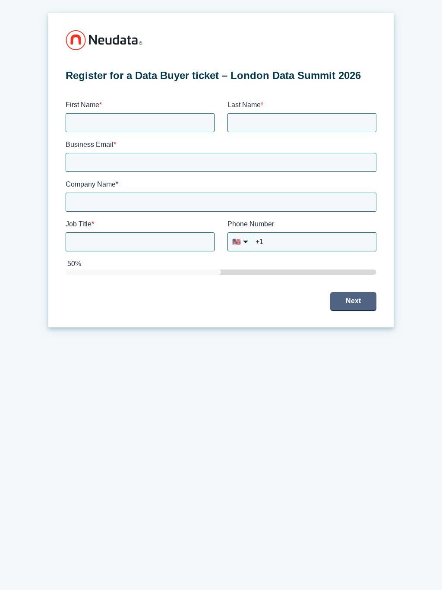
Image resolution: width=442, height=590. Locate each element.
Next (353, 301)
